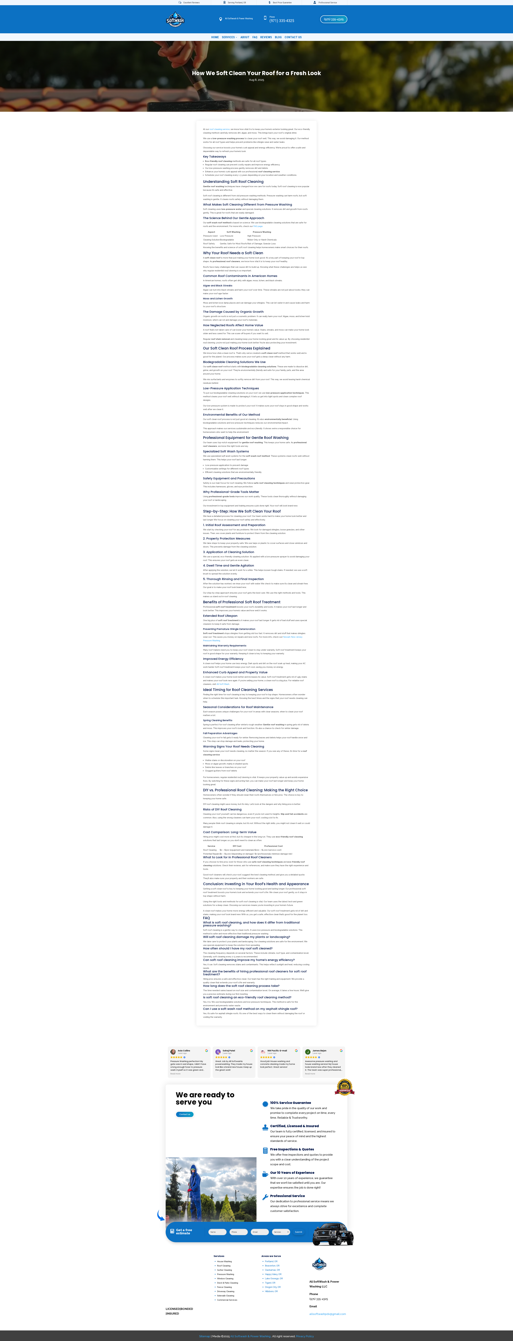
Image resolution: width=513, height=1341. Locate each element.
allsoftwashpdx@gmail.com (327, 1314)
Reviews (266, 37)
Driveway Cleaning (225, 1291)
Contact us (293, 37)
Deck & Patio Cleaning (227, 1283)
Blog (278, 37)
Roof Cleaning (223, 1266)
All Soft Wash (223, 684)
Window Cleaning (225, 1278)
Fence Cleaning (224, 1287)
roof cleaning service (219, 129)
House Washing (224, 1261)
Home (215, 37)
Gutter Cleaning (224, 1270)
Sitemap (204, 1336)
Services (228, 37)
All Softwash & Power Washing (250, 1336)
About (245, 37)
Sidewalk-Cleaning (225, 1295)
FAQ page (258, 226)
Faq (254, 37)
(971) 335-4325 (334, 19)
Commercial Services (227, 1300)
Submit (298, 1232)
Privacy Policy (305, 1336)
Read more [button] (175, 1074)
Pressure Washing (225, 1274)
